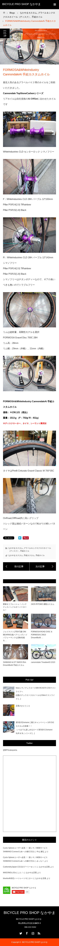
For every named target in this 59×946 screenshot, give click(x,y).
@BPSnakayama (10, 750)
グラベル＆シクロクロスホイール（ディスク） (41, 34)
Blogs (12, 13)
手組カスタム (29, 555)
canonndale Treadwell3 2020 (43, 662)
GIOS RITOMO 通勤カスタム (42, 604)
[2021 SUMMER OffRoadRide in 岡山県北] (42, 566)
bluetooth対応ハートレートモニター (18, 878)
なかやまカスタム (41, 30)
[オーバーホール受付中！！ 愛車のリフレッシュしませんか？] (16, 566)
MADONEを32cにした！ (13, 873)
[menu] (54, 4)
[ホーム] (4, 12)
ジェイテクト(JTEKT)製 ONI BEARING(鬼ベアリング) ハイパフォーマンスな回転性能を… (15, 636)
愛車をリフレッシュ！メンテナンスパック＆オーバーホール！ (15, 607)
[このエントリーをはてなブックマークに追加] (19, 538)
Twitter (20, 932)
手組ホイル (41, 37)
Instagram (32, 932)
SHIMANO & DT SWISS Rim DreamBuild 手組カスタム (14, 663)
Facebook (26, 932)
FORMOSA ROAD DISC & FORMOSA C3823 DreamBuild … (41, 635)
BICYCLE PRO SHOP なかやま (21, 4)
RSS (38, 932)
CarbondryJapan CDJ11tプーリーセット (19, 867)
